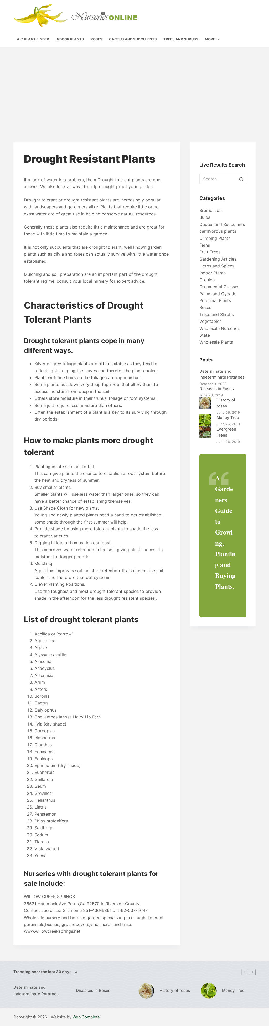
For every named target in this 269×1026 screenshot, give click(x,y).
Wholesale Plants (216, 342)
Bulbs (204, 217)
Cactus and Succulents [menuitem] (133, 39)
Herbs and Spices (216, 265)
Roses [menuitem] (96, 39)
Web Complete (86, 1016)
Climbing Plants (214, 238)
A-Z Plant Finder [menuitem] (33, 39)
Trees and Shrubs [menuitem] (180, 39)
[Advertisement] (134, 86)
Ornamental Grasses (219, 286)
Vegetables (210, 321)
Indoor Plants (212, 273)
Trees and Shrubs (216, 314)
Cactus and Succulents (222, 224)
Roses (205, 307)
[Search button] (241, 179)
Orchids (207, 279)
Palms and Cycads (217, 293)
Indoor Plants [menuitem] (70, 39)
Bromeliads (210, 210)
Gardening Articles (217, 259)
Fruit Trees (209, 252)
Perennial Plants (215, 300)
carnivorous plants (217, 231)
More (210, 39)
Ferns (204, 245)
